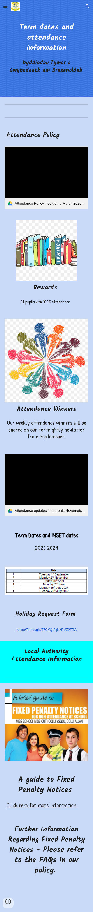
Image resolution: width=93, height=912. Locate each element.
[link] (46, 177)
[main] (46, 48)
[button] (5, 6)
